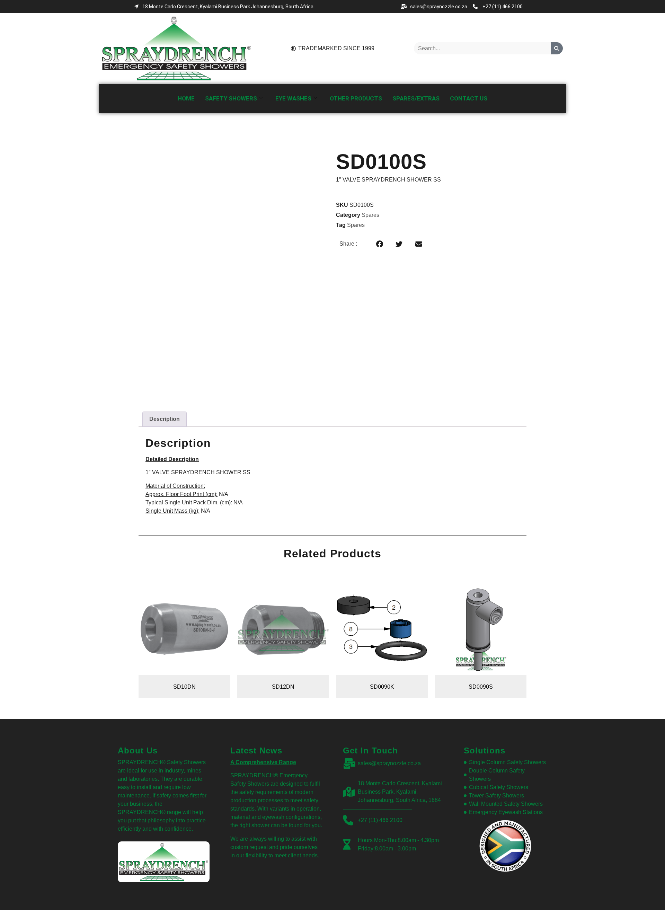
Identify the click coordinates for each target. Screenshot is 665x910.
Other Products (356, 98)
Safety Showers (231, 98)
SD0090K (382, 687)
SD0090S (481, 687)
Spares (370, 215)
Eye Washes (293, 98)
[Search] (557, 48)
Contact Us (468, 98)
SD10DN (184, 687)
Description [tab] (164, 419)
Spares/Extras (416, 98)
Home (186, 98)
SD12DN (283, 687)
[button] (379, 244)
